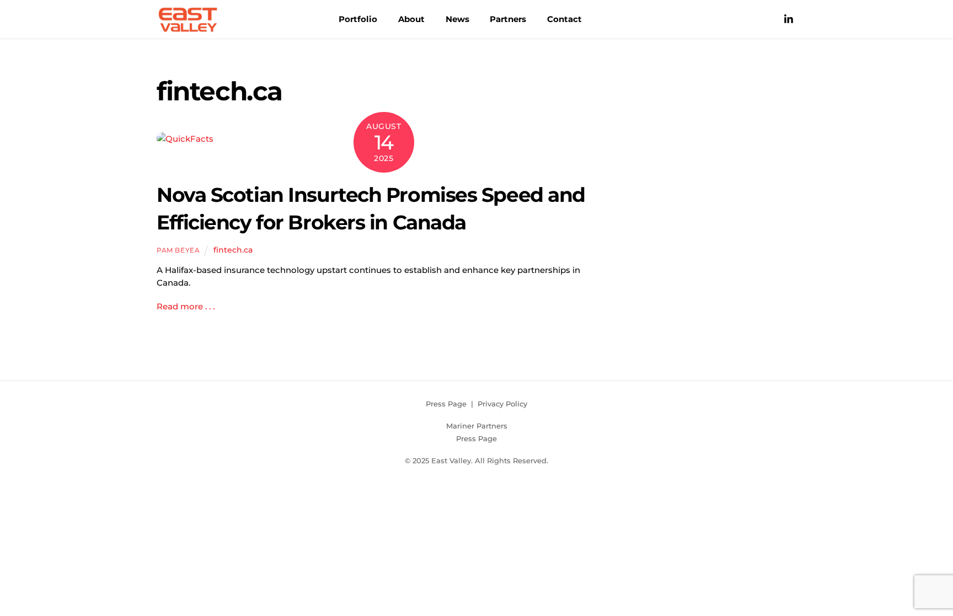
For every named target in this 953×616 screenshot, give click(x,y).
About (411, 19)
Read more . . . (186, 306)
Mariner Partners (476, 425)
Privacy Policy (502, 403)
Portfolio (358, 19)
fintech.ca (233, 249)
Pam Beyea (178, 250)
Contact (564, 19)
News (457, 19)
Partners (508, 19)
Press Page (446, 403)
